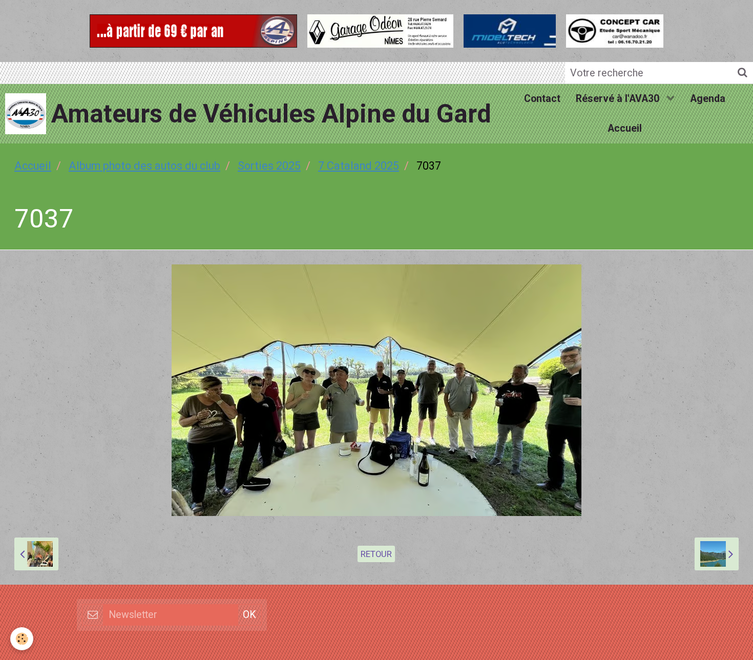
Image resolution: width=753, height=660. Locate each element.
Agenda (707, 99)
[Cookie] (21, 638)
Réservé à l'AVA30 (619, 99)
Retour (376, 554)
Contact (542, 99)
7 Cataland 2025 (358, 165)
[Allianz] (193, 29)
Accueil (625, 128)
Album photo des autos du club (144, 165)
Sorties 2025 (269, 165)
